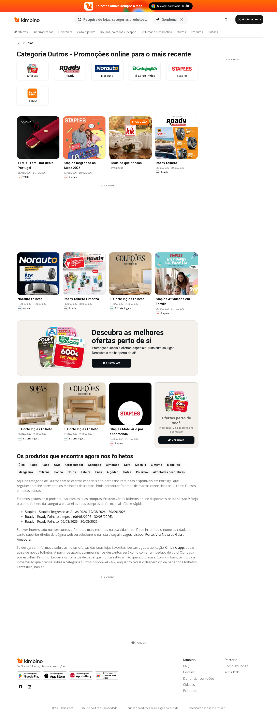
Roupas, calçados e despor (118, 32)
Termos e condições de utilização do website (152, 708)
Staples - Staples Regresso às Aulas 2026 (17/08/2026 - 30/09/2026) (76, 512)
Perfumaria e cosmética (156, 32)
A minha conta (251, 19)
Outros (181, 32)
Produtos (197, 32)
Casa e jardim (86, 32)
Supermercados (43, 32)
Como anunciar (236, 666)
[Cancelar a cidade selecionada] (182, 19)
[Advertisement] (110, 215)
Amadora (24, 539)
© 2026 (62, 708)
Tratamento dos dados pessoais (206, 708)
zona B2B (232, 672)
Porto (149, 534)
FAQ (186, 666)
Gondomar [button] (169, 19)
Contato (189, 672)
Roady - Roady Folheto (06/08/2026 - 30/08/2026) (62, 521)
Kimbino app (174, 547)
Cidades (213, 32)
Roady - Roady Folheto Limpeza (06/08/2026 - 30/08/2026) (68, 516)
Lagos (127, 534)
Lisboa (138, 534)
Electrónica (65, 32)
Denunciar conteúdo (198, 678)
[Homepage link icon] (133, 642)
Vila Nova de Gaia (169, 534)
